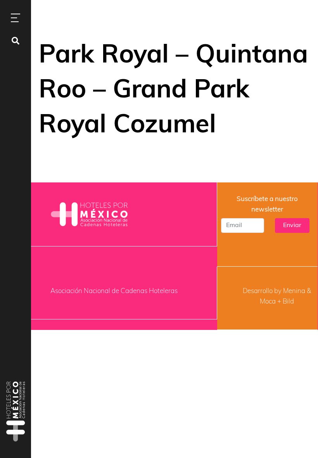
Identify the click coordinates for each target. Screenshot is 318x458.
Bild (288, 301)
